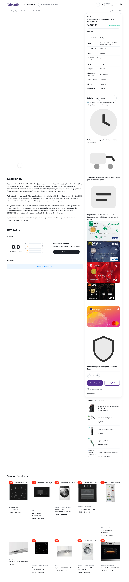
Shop (12, 11)
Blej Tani (112, 383)
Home (8, 11)
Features (90, 31)
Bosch (89, 16)
